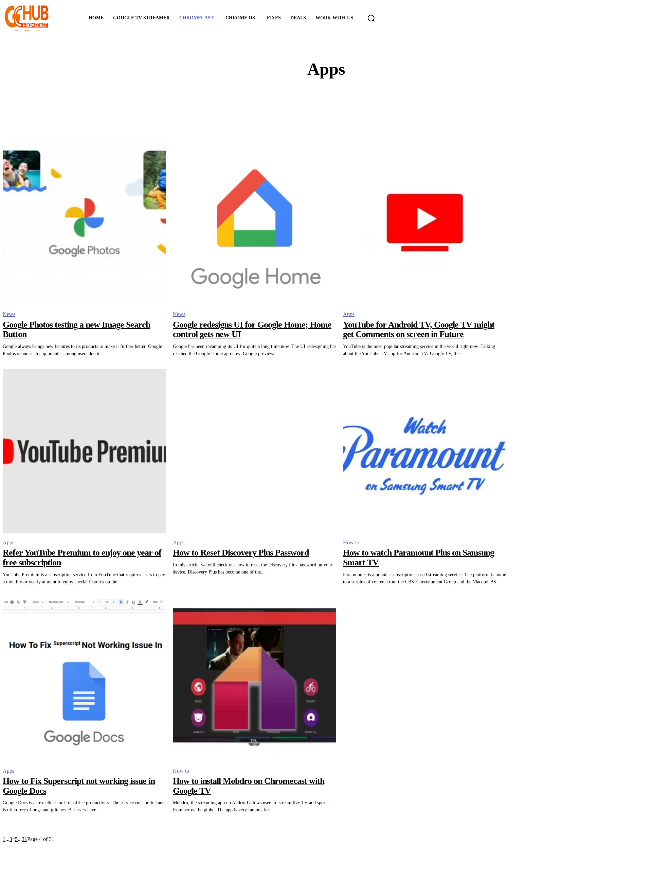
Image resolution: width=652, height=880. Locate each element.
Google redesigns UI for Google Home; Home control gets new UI (252, 329)
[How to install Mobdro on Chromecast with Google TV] (254, 679)
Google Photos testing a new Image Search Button (76, 329)
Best (332, 120)
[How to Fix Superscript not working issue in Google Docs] (84, 679)
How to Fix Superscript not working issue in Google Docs (79, 786)
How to (351, 542)
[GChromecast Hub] (36, 18)
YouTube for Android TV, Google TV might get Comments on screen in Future (418, 329)
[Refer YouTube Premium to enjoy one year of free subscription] (84, 451)
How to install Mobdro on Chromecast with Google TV (248, 786)
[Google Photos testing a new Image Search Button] (84, 222)
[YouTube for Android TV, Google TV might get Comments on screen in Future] (424, 222)
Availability (332, 114)
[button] (371, 18)
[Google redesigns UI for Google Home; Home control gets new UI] (254, 222)
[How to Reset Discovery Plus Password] (254, 451)
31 (24, 839)
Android (332, 96)
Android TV (332, 102)
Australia (332, 108)
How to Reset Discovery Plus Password (241, 553)
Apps (349, 314)
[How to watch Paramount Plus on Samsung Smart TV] (424, 451)
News (9, 314)
